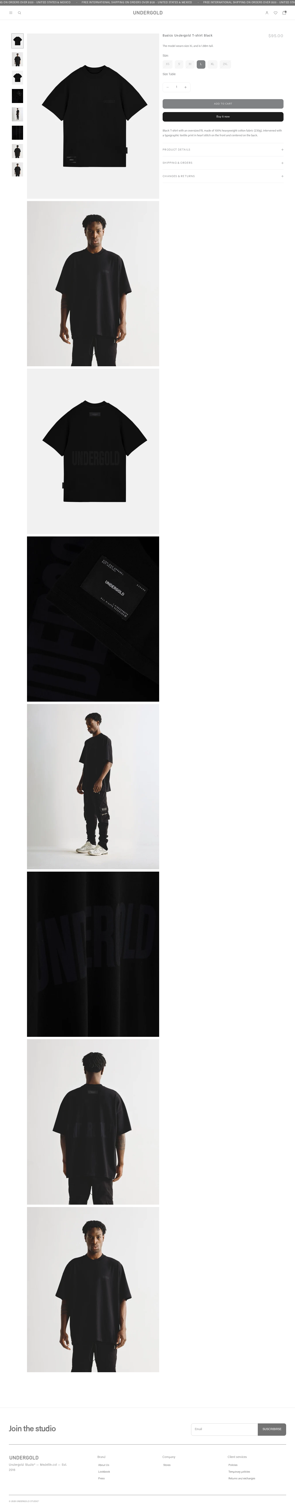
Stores (167, 1465)
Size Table (169, 74)
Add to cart (223, 103)
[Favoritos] (276, 13)
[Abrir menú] (11, 13)
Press (101, 1478)
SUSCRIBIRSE (272, 1429)
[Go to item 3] (17, 77)
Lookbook (104, 1472)
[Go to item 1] (17, 40)
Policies (233, 1465)
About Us (103, 1465)
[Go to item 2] (17, 59)
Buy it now (223, 117)
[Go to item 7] (17, 151)
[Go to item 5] (17, 114)
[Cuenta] (267, 13)
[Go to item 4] (17, 96)
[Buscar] (19, 13)
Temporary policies (239, 1472)
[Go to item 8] (17, 169)
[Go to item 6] (17, 132)
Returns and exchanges (241, 1478)
